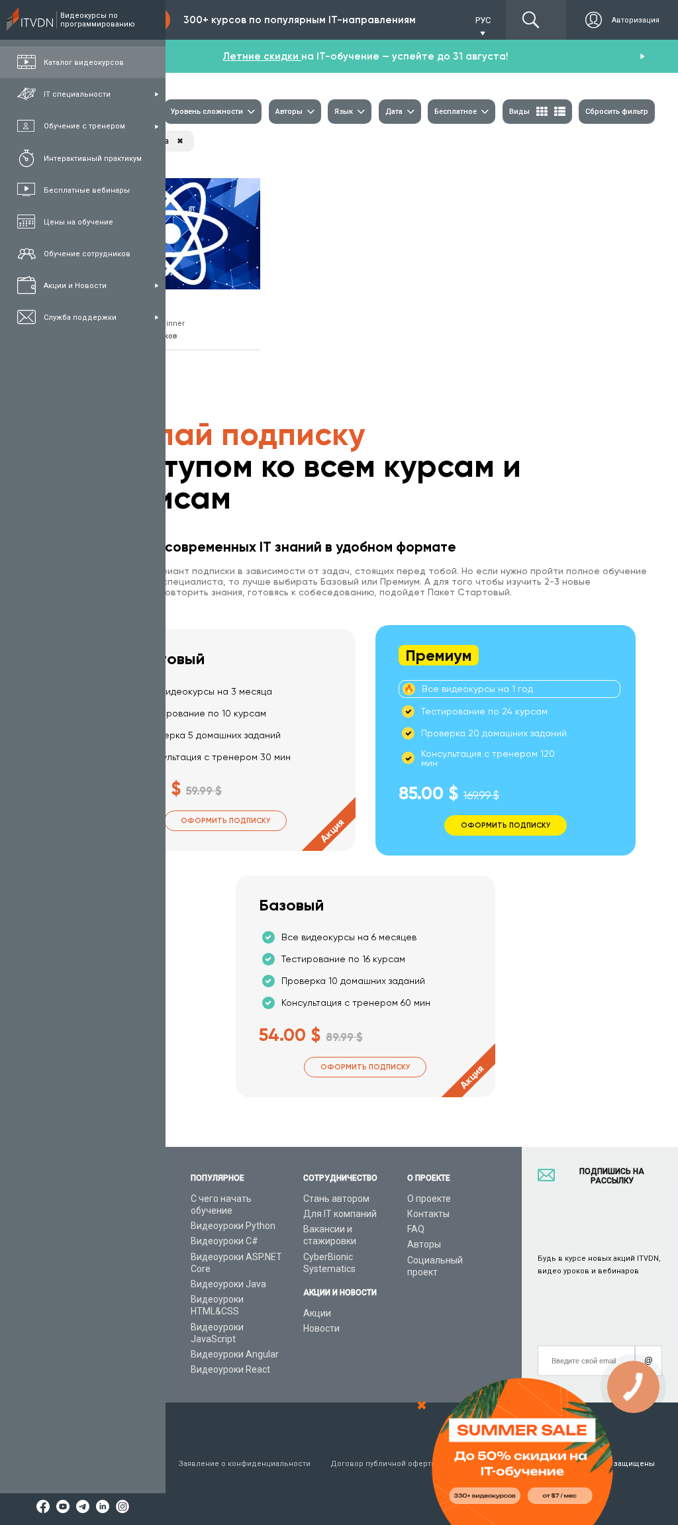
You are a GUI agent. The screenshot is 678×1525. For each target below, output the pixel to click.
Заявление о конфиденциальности (245, 1463)
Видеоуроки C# (224, 1241)
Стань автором (336, 1198)
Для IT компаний (340, 1213)
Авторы (424, 1244)
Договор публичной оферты (383, 1463)
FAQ (415, 1229)
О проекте (429, 1198)
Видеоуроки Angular (235, 1354)
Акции (317, 1313)
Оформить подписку (225, 820)
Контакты (428, 1213)
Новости (321, 1328)
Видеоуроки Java (228, 1284)
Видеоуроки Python (233, 1225)
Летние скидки (261, 56)
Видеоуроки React (230, 1369)
